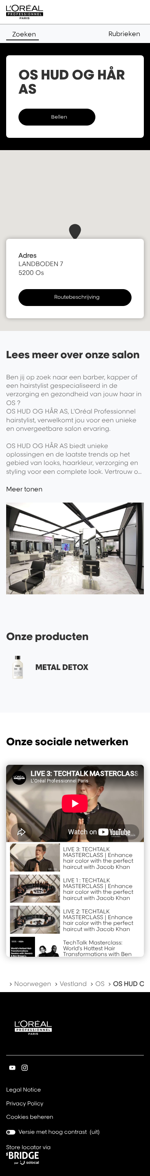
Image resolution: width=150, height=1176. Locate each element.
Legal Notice (23, 1090)
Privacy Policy (24, 1104)
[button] (126, 34)
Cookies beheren (29, 1117)
